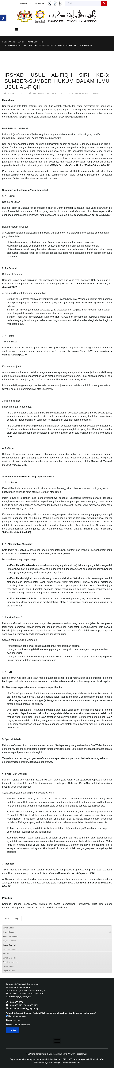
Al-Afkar (6, 954)
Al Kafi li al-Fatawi (10, 936)
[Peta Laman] (59, 3)
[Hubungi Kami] (50, 3)
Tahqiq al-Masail (9, 949)
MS (35, 4)
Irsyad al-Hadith (9, 941)
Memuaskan (14, 1020)
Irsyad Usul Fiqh (12, 919)
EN (39, 4)
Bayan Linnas (8, 928)
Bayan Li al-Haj (9, 958)
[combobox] (83, 3)
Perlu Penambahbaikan (19, 1024)
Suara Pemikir (9, 966)
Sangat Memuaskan (17, 1016)
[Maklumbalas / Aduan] (55, 3)
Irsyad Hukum (8, 932)
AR (43, 4)
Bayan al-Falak (9, 971)
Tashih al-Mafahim (10, 962)
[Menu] (16, 29)
